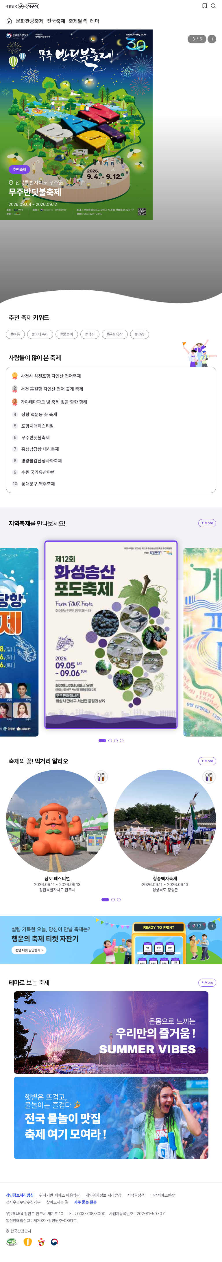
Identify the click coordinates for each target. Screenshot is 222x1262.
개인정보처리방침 (20, 1195)
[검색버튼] (213, 6)
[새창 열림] (12, 1242)
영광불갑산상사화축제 (41, 461)
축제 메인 (9, 20)
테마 (94, 21)
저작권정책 (136, 1195)
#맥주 (90, 334)
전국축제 (56, 21)
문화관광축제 (30, 21)
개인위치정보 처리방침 (103, 1195)
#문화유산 (115, 334)
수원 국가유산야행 (38, 472)
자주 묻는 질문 (85, 1202)
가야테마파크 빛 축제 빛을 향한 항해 (54, 402)
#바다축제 (40, 334)
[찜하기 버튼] (205, 6)
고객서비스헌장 (162, 1195)
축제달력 (78, 21)
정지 (212, 39)
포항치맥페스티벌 (37, 426)
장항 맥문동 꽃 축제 (39, 414)
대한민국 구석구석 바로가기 (22, 6)
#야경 (139, 334)
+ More (207, 523)
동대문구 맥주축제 (38, 484)
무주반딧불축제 (35, 437)
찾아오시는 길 (57, 1202)
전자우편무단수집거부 (23, 1202)
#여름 (15, 334)
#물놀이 (66, 334)
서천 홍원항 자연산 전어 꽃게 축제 (52, 389)
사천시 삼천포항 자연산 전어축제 (51, 376)
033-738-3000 (91, 1213)
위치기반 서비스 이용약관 (59, 1195)
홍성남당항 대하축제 (40, 449)
